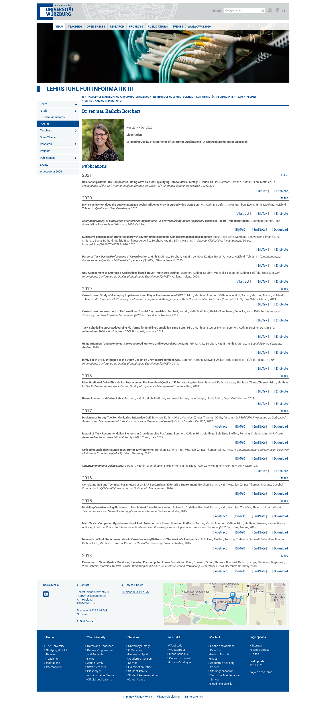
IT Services (135, 650)
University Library (139, 646)
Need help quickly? (222, 683)
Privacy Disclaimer (168, 696)
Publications (158, 26)
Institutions (53, 662)
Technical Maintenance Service (225, 677)
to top (284, 175)
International (54, 667)
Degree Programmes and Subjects (100, 652)
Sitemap (256, 645)
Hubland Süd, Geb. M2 (135, 592)
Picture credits (260, 649)
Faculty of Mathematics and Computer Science (118, 96)
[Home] (83, 96)
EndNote (282, 191)
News (90, 658)
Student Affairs (137, 671)
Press (214, 658)
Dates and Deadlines (100, 646)
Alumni (45, 123)
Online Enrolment (180, 658)
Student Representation (143, 675)
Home (50, 637)
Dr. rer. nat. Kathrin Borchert (104, 100)
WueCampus (177, 649)
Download (281, 229)
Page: (253, 672)
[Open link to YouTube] (46, 594)
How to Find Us (134, 585)
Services (133, 637)
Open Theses (96, 26)
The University (55, 646)
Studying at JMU (56, 650)
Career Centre (136, 679)
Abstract (243, 213)
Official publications (99, 679)
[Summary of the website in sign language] (277, 10)
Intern (217, 10)
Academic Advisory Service (140, 660)
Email (84, 614)
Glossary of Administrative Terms (100, 673)
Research (117, 26)
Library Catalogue (180, 662)
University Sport (138, 654)
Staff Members (96, 667)
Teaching (75, 26)
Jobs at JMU (95, 662)
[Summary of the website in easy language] (270, 10)
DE (283, 10)
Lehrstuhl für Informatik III (90, 88)
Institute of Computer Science (173, 96)
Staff (44, 110)
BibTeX (262, 191)
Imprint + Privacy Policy (137, 696)
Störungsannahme (222, 671)
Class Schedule (179, 654)
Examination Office (140, 667)
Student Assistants (53, 117)
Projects (136, 26)
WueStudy (175, 645)
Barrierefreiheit (194, 696)
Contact (84, 585)
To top (255, 654)
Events (178, 26)
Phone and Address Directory (222, 648)
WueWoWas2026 (199, 26)
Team (59, 26)
